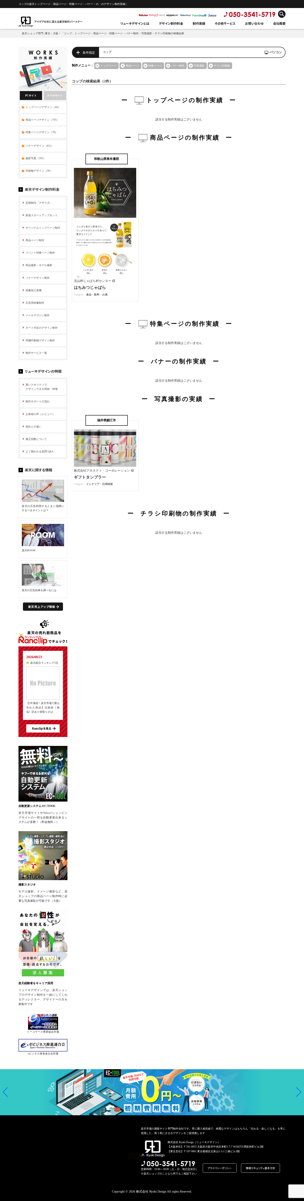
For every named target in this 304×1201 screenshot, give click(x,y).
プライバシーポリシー (219, 1168)
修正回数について (36, 439)
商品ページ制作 (35, 240)
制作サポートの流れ (38, 401)
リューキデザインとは (134, 23)
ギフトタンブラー (90, 477)
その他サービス (225, 23)
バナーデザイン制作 (38, 277)
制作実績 (199, 23)
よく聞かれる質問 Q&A (40, 451)
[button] (5, 1092)
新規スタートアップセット (42, 215)
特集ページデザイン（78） (42, 132)
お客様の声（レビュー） (40, 414)
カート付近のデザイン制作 (42, 327)
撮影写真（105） (36, 158)
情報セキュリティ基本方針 (260, 1168)
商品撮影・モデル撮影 (39, 265)
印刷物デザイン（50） (39, 170)
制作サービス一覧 (36, 352)
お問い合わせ (254, 23)
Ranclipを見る (41, 728)
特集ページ (155, 65)
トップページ (108, 65)
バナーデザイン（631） (40, 145)
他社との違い (34, 426)
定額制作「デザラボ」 (39, 202)
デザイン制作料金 (171, 23)
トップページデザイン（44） (43, 107)
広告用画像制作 (35, 302)
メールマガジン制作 (38, 315)
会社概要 (279, 23)
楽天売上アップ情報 (41, 607)
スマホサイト (55, 95)
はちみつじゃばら (90, 287)
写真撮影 (199, 65)
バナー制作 (177, 65)
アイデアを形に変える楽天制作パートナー (58, 21)
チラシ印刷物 (222, 65)
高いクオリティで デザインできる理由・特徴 (42, 387)
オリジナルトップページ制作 (43, 227)
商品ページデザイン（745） (42, 119)
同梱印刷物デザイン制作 (40, 340)
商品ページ (132, 65)
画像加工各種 (34, 290)
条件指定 (89, 52)
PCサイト (31, 95)
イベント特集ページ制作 (40, 252)
